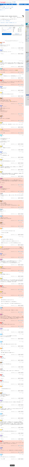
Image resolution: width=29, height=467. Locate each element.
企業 (12, 25)
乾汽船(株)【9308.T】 (7, 8)
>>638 (1, 449)
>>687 (1, 107)
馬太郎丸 (3, 80)
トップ (1, 4)
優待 (10, 25)
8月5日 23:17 (20, 429)
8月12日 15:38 (20, 200)
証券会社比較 (21, 4)
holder (2, 187)
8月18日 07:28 (20, 122)
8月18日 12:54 (20, 105)
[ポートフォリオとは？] (4, 7)
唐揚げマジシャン (4, 393)
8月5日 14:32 (20, 447)
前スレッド (22, 24)
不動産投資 (25, 4)
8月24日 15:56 (20, 68)
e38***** (3, 98)
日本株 (4, 4)
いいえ (22, 53)
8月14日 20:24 (20, 178)
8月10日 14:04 (20, 236)
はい (19, 53)
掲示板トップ (1, 5)
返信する (3, 53)
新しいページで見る (2, 20)
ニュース (15, 4)
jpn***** (2, 369)
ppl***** (2, 216)
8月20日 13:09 (20, 86)
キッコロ (3, 135)
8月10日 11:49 (20, 253)
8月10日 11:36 (20, 266)
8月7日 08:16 (20, 392)
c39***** (3, 116)
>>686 (1, 117)
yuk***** (3, 237)
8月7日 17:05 (20, 322)
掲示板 (18, 4)
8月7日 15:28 (20, 341)
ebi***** (2, 247)
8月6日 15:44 (20, 413)
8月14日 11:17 (20, 186)
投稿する (12, 465)
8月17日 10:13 (20, 151)
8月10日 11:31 (20, 272)
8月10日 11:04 (20, 285)
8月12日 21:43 (20, 193)
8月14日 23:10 (20, 171)
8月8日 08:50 (20, 307)
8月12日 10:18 (20, 222)
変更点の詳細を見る (8, 20)
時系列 (6, 25)
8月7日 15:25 (20, 356)
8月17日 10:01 (20, 159)
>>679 (1, 136)
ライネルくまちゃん (4, 87)
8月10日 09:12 (20, 291)
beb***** (3, 50)
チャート (3, 25)
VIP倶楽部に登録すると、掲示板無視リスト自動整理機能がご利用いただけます (8, 22)
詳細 (0, 25)
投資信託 (12, 4)
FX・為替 (9, 4)
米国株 (6, 4)
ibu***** (2, 61)
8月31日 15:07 (20, 42)
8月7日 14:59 (20, 374)
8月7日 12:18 (20, 380)
